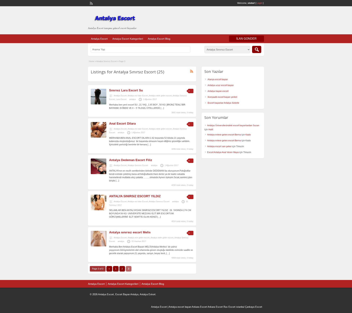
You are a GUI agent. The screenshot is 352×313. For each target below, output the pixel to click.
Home (91, 61)
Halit (210, 129)
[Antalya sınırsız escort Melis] (98, 245)
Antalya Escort (99, 38)
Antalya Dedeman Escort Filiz (130, 160)
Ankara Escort (199, 306)
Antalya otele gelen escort (160, 95)
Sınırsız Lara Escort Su (126, 90)
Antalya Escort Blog (159, 38)
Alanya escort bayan (218, 79)
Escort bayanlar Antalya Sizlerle (223, 103)
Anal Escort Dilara (122, 123)
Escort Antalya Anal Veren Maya (223, 152)
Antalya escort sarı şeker (219, 146)
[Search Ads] (256, 49)
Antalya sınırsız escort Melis (130, 232)
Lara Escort (121, 99)
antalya (132, 99)
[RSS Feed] (90, 2)
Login (259, 3)
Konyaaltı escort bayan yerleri (222, 97)
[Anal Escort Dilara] (98, 137)
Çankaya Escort (253, 306)
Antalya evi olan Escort (138, 95)
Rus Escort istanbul (233, 306)
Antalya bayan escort (218, 91)
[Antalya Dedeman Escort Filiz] (98, 173)
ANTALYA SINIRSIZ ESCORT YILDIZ (135, 196)
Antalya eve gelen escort (139, 237)
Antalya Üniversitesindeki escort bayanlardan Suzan (233, 125)
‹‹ (109, 268)
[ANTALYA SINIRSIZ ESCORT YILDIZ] (98, 209)
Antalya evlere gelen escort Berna (224, 134)
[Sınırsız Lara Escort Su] (98, 103)
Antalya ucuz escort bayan (221, 85)
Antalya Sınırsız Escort (106, 61)
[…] (162, 108)
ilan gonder (246, 38)
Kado (248, 134)
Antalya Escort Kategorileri (127, 38)
